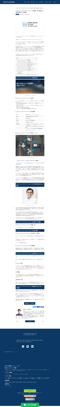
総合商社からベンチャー (46, 369)
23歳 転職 (10, 382)
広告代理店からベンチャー (15, 369)
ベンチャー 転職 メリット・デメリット (22, 377)
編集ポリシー (32, 402)
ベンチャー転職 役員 (25, 378)
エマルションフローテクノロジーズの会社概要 (24, 61)
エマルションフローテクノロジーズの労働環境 (24, 69)
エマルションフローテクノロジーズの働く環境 (24, 67)
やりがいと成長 (20, 71)
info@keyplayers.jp (16, 351)
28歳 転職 (27, 382)
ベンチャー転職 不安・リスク (39, 377)
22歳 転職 (6, 382)
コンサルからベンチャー (23, 369)
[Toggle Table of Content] (35, 58)
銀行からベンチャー (23, 370)
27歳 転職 (24, 382)
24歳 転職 (13, 382)
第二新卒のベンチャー (8, 369)
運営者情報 (36, 402)
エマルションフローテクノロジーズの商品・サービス (25, 62)
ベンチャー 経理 (25, 374)
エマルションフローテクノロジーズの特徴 (24, 60)
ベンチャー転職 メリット (45, 378)
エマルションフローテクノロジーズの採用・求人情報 (25, 65)
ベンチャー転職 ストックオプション (10, 378)
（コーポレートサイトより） (30, 95)
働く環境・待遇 (20, 73)
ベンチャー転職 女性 (46, 377)
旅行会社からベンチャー (31, 369)
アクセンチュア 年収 (8, 385)
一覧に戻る (30, 321)
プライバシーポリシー (26, 402)
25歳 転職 (17, 382)
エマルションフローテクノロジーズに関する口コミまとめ (25, 70)
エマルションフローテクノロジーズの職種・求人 (25, 66)
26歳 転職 (20, 382)
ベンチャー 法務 (20, 374)
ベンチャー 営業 (14, 374)
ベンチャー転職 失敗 (8, 377)
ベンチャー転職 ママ (31, 377)
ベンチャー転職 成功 (19, 378)
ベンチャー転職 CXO (38, 378)
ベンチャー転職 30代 (32, 378)
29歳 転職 (31, 382)
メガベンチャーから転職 (16, 370)
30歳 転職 (34, 382)
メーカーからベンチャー (38, 369)
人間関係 (19, 72)
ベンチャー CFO (14, 377)
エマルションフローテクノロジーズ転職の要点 (24, 59)
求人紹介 (17, 14)
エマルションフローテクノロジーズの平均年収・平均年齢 (26, 68)
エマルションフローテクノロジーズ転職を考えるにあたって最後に (27, 74)
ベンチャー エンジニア (8, 374)
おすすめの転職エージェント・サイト (12, 365)
